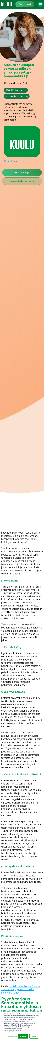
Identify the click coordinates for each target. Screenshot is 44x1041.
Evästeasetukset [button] (11, 1036)
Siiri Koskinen (10, 161)
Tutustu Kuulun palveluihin (22, 181)
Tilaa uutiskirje (22, 172)
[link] (6, 4)
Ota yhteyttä (24, 4)
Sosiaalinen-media (17, 96)
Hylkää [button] (34, 1036)
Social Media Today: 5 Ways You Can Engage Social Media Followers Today (20, 989)
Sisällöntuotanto (16, 90)
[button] (40, 4)
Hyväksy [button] (23, 1036)
